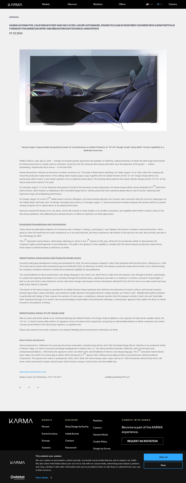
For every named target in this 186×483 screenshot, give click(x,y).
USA (151, 4)
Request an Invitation (142, 441)
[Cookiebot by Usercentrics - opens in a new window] (18, 478)
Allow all (163, 457)
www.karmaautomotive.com (32, 371)
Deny (163, 465)
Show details (42, 477)
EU (161, 4)
